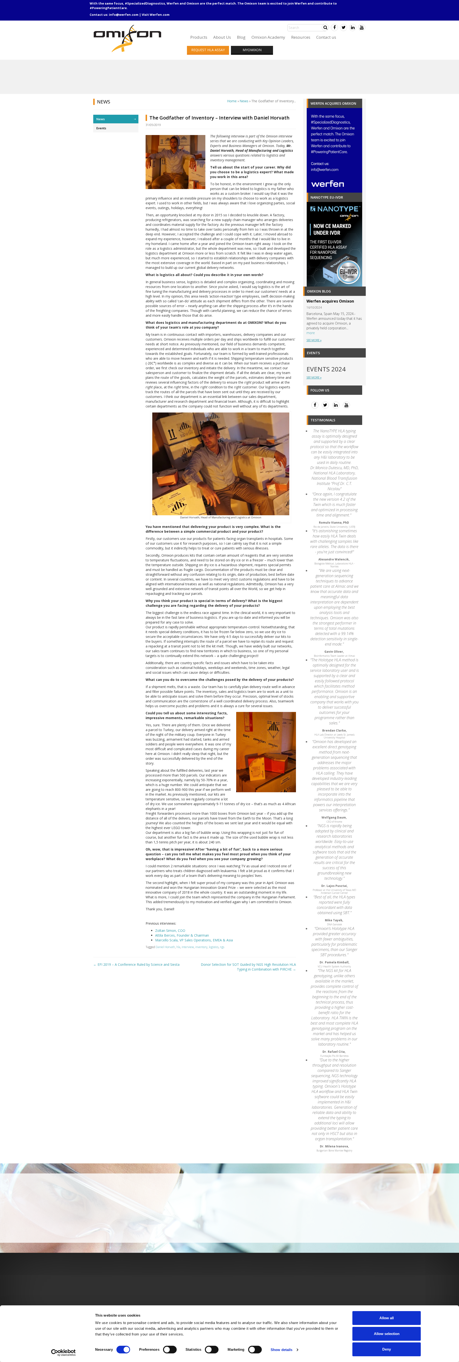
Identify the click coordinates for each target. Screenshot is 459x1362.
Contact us (326, 37)
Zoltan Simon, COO (170, 930)
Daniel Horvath (165, 947)
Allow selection (386, 1334)
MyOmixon (252, 50)
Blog (241, 37)
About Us (222, 37)
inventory (201, 947)
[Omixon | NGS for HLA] (128, 27)
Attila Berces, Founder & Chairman (182, 935)
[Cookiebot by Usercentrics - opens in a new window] (63, 1352)
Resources (300, 37)
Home (232, 101)
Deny (386, 1349)
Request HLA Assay (208, 50)
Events (101, 128)
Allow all (386, 1318)
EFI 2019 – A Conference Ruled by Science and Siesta (136, 964)
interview (188, 947)
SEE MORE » (314, 340)
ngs (222, 947)
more (310, 333)
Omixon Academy (268, 37)
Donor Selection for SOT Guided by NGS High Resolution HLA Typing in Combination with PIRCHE (248, 966)
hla (178, 947)
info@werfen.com (123, 14)
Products (198, 37)
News (244, 101)
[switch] (170, 1349)
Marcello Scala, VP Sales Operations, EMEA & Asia (194, 940)
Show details (281, 1350)
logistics (214, 947)
